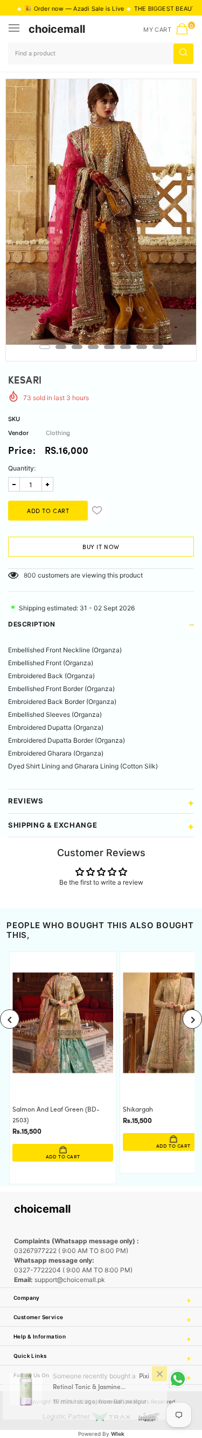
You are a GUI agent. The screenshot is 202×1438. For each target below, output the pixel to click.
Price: (22, 452)
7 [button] (141, 347)
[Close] (159, 1381)
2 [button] (60, 347)
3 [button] (77, 347)
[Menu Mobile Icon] (15, 29)
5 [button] (109, 347)
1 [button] (44, 347)
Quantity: (22, 468)
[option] (101, 212)
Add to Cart (55, 1157)
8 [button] (157, 347)
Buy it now (101, 547)
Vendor (18, 433)
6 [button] (125, 347)
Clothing (58, 433)
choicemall (57, 29)
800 (30, 575)
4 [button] (93, 347)
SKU (14, 419)
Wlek (117, 1433)
